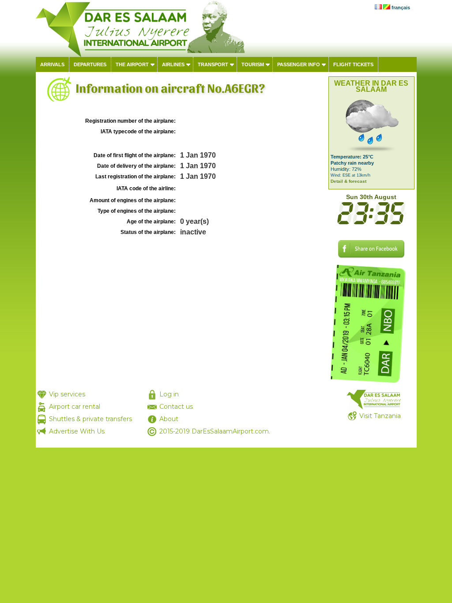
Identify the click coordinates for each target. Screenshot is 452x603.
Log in (169, 394)
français (401, 7)
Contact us (176, 407)
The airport (132, 64)
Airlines (173, 64)
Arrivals (52, 64)
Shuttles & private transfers (90, 419)
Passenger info (298, 64)
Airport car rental (74, 407)
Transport (213, 64)
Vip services (67, 394)
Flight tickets (353, 64)
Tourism (252, 64)
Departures (90, 64)
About (168, 419)
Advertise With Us (77, 431)
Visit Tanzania (380, 416)
